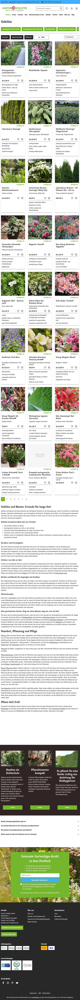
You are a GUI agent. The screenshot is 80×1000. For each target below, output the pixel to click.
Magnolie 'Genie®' (36, 244)
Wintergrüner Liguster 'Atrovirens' (38, 417)
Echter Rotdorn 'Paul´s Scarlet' (65, 473)
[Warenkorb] (76, 8)
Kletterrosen (5, 645)
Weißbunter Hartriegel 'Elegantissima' (65, 130)
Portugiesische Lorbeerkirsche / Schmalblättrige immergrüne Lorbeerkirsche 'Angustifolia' (9, 71)
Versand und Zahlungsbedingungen (39, 919)
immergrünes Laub (61, 573)
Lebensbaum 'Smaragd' (11, 129)
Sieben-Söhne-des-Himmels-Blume (36, 302)
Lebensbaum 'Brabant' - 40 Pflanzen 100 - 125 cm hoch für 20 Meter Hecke (67, 189)
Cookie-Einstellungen (61, 919)
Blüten (25, 573)
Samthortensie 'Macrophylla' (35, 130)
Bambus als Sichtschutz (12, 771)
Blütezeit (29, 37)
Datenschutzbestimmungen (39, 884)
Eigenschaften (17, 37)
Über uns (30, 914)
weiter (12, 807)
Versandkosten (35, 997)
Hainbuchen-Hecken (48, 617)
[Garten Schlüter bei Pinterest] (12, 983)
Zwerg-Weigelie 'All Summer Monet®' (10, 417)
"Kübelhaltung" (54, 642)
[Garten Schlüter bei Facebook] (3, 983)
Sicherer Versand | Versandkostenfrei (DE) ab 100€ (25, 2)
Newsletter (57, 916)
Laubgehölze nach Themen (32, 29)
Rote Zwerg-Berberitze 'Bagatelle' (65, 245)
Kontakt (5, 2)
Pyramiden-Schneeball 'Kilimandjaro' (11, 245)
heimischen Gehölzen (56, 620)
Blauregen (15, 645)
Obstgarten (59, 622)
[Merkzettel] (66, 8)
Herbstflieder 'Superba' (38, 70)
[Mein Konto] (71, 8)
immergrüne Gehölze (58, 709)
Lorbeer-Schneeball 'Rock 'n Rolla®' (12, 473)
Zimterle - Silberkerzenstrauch (10, 189)
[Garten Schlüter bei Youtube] (17, 983)
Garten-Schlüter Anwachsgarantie (52, 2)
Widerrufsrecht (32, 922)
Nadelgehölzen (27, 617)
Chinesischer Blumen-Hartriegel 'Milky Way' (38, 189)
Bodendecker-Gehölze (66, 29)
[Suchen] (61, 8)
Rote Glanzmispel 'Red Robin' (65, 417)
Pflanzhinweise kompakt (40, 771)
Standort (5, 37)
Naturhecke (4, 709)
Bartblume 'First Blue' (11, 357)
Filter (43, 37)
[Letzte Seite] (26, 499)
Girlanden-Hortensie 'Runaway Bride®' (37, 358)
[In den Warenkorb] (22, 80)
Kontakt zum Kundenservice (10, 923)
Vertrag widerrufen (9, 934)
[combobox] (47, 8)
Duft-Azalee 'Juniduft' (65, 301)
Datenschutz (46, 993)
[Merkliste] (18, 80)
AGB (36, 887)
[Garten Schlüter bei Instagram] (8, 983)
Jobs (55, 914)
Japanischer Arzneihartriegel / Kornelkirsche (63, 71)
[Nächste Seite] (22, 499)
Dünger (7, 664)
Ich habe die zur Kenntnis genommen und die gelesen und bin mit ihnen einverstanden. (39, 886)
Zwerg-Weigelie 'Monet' (66, 357)
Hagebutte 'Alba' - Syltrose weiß (13, 302)
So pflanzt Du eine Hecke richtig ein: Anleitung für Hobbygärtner (67, 775)
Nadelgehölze (50, 29)
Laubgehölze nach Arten (10, 29)
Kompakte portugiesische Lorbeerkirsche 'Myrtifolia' (40, 473)
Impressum (33, 993)
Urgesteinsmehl (15, 664)
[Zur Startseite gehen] (14, 8)
